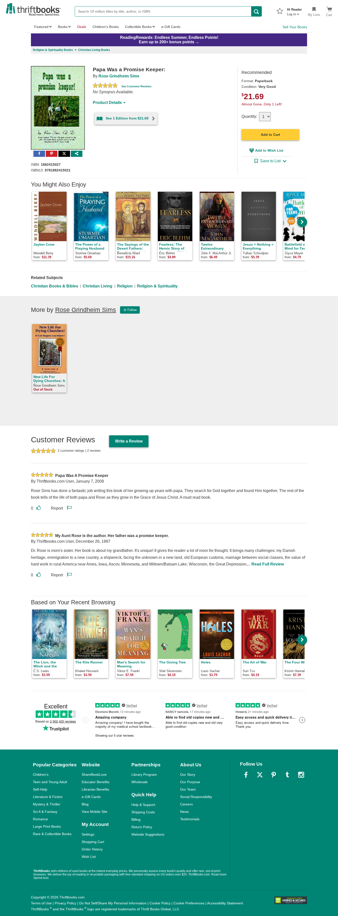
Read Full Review (267, 564)
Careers (186, 804)
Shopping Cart (93, 842)
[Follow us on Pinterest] (274, 775)
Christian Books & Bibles (54, 286)
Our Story (187, 774)
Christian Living (97, 286)
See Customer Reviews (136, 86)
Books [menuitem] (63, 27)
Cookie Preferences (188, 903)
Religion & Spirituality (157, 286)
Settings (88, 834)
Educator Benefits (95, 782)
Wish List (89, 857)
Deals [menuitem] (81, 27)
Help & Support (143, 805)
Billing (136, 820)
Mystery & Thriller (46, 804)
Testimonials (189, 819)
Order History (92, 849)
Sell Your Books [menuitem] (295, 27)
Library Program (144, 774)
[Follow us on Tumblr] (287, 775)
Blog (85, 804)
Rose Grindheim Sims (118, 76)
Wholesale (139, 782)
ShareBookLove (94, 774)
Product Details (107, 102)
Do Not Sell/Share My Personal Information (112, 903)
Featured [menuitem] (41, 27)
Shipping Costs (143, 812)
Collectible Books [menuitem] (138, 27)
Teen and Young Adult (50, 782)
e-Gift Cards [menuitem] (170, 27)
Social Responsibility (196, 797)
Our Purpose (190, 782)
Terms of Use (41, 903)
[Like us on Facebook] (246, 775)
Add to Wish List (269, 150)
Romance (40, 819)
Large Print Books (47, 826)
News (184, 812)
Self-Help (40, 789)
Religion (125, 286)
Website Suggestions (147, 834)
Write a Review (129, 441)
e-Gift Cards (91, 797)
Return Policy (141, 827)
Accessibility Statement (225, 903)
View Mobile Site (94, 812)
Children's (40, 774)
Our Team (188, 789)
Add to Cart (270, 135)
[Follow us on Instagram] (301, 775)
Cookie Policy (159, 903)
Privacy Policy (65, 903)
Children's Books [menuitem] (106, 27)
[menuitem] (294, 10)
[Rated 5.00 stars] (105, 86)
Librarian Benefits (95, 789)
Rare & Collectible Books (52, 834)
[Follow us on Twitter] (260, 775)
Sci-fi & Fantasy (45, 812)
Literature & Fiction (48, 797)
